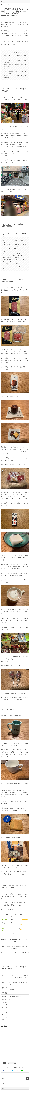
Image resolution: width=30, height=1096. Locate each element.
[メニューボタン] (28, 1)
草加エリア (10, 1063)
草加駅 (15, 1063)
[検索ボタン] (25, 1)
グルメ (4, 15)
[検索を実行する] (27, 1078)
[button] (3, 1070)
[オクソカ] (4, 1)
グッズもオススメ (8, 69)
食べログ (4, 919)
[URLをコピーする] (27, 1070)
